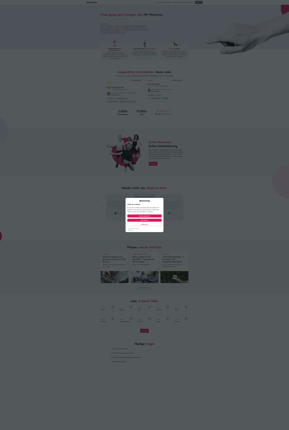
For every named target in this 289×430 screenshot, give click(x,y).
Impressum (130, 230)
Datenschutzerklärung (133, 228)
